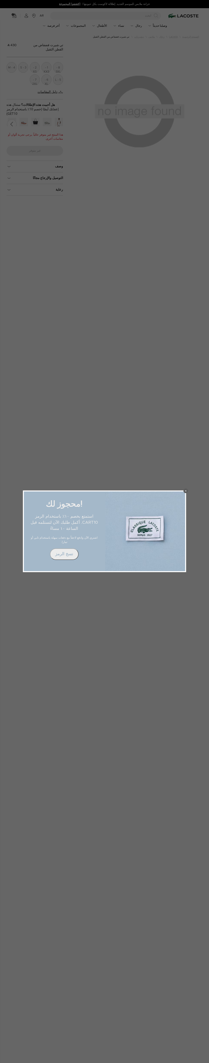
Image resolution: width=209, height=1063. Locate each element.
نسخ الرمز (64, 554)
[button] (185, 491)
